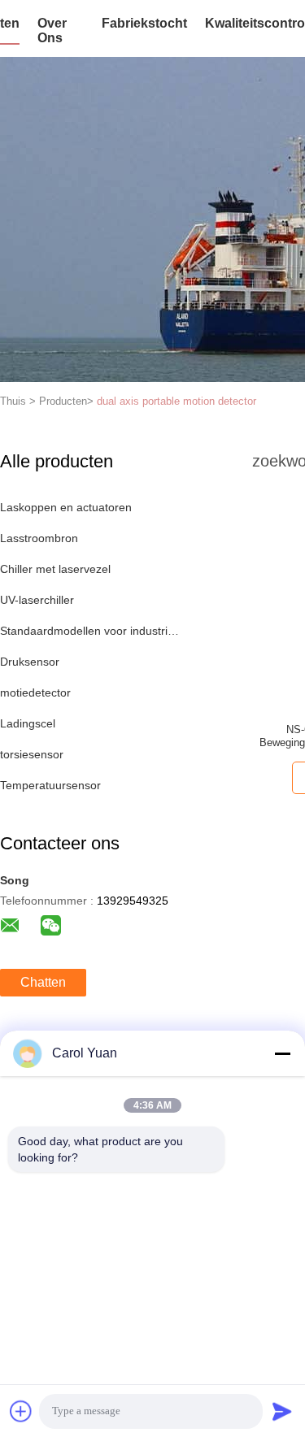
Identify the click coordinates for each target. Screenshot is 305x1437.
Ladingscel (27, 723)
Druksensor (29, 661)
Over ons (52, 30)
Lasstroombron (39, 538)
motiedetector (35, 692)
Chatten (43, 982)
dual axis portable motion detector (176, 401)
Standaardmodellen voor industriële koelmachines (92, 630)
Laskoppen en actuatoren (66, 507)
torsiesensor (31, 754)
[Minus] (282, 1053)
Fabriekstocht (144, 23)
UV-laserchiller (37, 599)
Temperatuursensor (50, 785)
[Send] (282, 1411)
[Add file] (21, 1411)
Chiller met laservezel (55, 568)
